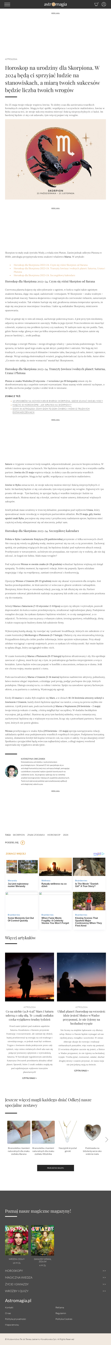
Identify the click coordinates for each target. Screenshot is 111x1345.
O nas (8, 1313)
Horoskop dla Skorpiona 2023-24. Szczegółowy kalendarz (44, 275)
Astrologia (11, 59)
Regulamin (61, 1313)
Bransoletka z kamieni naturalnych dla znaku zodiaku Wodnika (43, 1151)
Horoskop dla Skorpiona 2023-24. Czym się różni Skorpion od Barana (51, 264)
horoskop (53, 834)
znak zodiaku (36, 834)
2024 (65, 834)
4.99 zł (42, 1265)
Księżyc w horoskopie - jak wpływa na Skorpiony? (42, 405)
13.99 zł (17, 1263)
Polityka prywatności (15, 1319)
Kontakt (9, 1307)
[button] (7, 4)
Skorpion (19, 834)
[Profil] (102, 4)
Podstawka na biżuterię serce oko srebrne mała (92, 1151)
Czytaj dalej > (29, 1078)
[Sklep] (94, 4)
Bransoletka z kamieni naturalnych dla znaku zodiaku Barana (19, 1151)
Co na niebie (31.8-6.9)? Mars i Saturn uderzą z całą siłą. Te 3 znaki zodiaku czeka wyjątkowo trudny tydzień (29, 1015)
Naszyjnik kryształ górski (68, 1149)
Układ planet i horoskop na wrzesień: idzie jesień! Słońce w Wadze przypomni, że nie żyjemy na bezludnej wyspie (81, 1017)
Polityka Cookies (64, 1319)
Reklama (60, 1307)
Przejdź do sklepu (55, 1168)
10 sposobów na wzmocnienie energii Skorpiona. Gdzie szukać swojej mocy (58, 401)
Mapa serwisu (12, 1324)
